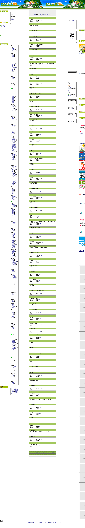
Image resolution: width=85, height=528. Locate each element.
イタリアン (13, 63)
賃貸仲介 (13, 348)
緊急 (13, 210)
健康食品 (13, 181)
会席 (13, 85)
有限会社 (13, 223)
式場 (13, 375)
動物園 (13, 99)
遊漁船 (13, 101)
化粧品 (13, 170)
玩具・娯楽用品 (14, 176)
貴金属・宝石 (14, 180)
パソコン (13, 293)
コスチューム (14, 366)
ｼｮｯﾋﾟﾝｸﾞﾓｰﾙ (14, 139)
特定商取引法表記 (30, 522)
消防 (13, 260)
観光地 (13, 102)
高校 (13, 241)
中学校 (13, 242)
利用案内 (34, 522)
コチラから (71, 108)
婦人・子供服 (14, 147)
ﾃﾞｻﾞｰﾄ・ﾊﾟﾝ (14, 50)
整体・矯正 (13, 196)
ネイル (13, 192)
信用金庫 (13, 251)
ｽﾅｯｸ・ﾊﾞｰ (13, 78)
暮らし (16, 389)
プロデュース (14, 306)
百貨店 (13, 138)
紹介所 (13, 300)
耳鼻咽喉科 (13, 214)
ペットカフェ (14, 369)
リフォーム (13, 339)
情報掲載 (51, 522)
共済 (13, 235)
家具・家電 (48, 14)
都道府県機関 (14, 205)
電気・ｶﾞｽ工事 (14, 343)
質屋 (13, 255)
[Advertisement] (63, 3)
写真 (13, 132)
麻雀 (13, 126)
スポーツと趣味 (15, 392)
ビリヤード (13, 107)
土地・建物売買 (14, 347)
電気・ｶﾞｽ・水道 (14, 261)
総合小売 (35, 14)
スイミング (13, 110)
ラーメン (13, 57)
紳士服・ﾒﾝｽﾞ (14, 146)
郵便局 (13, 253)
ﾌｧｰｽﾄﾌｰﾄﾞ (13, 49)
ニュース (35, 452)
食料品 (44, 14)
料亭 (13, 84)
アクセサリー (14, 151)
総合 (13, 209)
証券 (13, 252)
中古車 (13, 313)
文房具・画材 (14, 174)
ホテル (13, 117)
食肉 (13, 156)
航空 (13, 270)
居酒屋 (13, 77)
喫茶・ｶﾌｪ (13, 48)
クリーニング (14, 263)
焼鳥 (13, 65)
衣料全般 (13, 144)
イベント (32, 452)
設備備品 (13, 341)
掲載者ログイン (55, 522)
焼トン (13, 66)
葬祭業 (13, 305)
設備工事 (13, 342)
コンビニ (13, 141)
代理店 (13, 236)
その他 (13, 133)
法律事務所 (13, 275)
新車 (13, 312)
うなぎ (13, 68)
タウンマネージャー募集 (46, 522)
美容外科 (13, 193)
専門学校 (13, 240)
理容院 (13, 190)
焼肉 (13, 56)
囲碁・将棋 (13, 125)
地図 (41, 20)
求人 (41, 452)
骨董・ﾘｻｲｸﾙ (14, 182)
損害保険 (13, 234)
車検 (13, 327)
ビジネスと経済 (14, 390)
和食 (13, 54)
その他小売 (41, 15)
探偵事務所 (13, 283)
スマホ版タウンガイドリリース (71, 87)
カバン (13, 149)
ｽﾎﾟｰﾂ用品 (13, 175)
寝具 (13, 171)
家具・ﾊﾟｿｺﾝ (14, 166)
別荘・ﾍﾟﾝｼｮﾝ (14, 119)
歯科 (13, 213)
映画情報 (37, 452)
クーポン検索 (46, 452)
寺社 (13, 230)
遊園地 (13, 97)
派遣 (13, 301)
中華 (13, 62)
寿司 (13, 55)
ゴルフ (13, 105)
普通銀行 (13, 250)
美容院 (13, 189)
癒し (13, 198)
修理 (13, 324)
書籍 (13, 173)
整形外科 (13, 211)
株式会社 (13, 222)
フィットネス (14, 109)
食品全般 (13, 154)
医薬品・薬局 (14, 169)
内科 (13, 212)
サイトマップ (59, 522)
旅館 (13, 118)
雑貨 (13, 150)
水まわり (13, 344)
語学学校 (13, 247)
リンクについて (38, 522)
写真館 (39, 452)
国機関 (13, 204)
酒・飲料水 (13, 155)
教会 (13, 229)
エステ (13, 191)
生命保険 (13, 233)
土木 (13, 338)
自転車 (13, 294)
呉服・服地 (13, 145)
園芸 (13, 131)
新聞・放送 (13, 264)
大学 (13, 239)
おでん (13, 69)
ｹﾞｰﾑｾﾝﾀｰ (13, 96)
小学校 (13, 243)
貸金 (13, 254)
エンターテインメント (13, 388)
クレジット (13, 256)
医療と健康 (13, 391)
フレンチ (13, 64)
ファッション (39, 14)
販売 (13, 316)
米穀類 (13, 160)
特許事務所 (13, 276)
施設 (13, 304)
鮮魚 (13, 157)
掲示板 (43, 452)
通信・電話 (13, 262)
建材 (13, 340)
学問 (11, 393)
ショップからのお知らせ (51, 452)
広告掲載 (41, 522)
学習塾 (13, 245)
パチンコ (13, 95)
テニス (13, 108)
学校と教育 (16, 391)
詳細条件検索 (12, 19)
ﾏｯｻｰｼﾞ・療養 (14, 197)
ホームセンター (14, 140)
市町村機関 (13, 206)
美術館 (13, 98)
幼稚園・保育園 (14, 244)
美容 (13, 359)
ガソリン (13, 172)
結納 (13, 382)
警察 (13, 259)
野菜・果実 (13, 159)
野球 (13, 111)
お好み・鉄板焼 (14, 67)
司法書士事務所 (14, 277)
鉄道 (13, 271)
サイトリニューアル (70, 95)
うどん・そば (14, 58)
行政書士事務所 (14, 278)
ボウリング (13, 106)
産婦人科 (13, 215)
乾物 (13, 158)
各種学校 (13, 246)
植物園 (13, 100)
